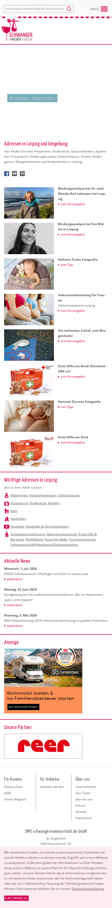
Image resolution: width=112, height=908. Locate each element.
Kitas (13, 511)
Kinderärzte (38, 503)
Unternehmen (86, 787)
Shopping (17, 526)
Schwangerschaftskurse (27, 534)
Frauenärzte (19, 503)
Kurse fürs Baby (56, 539)
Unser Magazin (15, 799)
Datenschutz (13, 787)
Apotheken (18, 518)
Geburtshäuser (69, 495)
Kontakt (81, 811)
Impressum (84, 818)
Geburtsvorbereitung (62, 534)
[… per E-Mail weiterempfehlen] (14, 173)
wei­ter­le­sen (14, 579)
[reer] (43, 746)
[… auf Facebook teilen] (6, 173)
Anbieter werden (52, 787)
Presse (80, 805)
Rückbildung (34, 539)
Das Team (83, 793)
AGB (7, 793)
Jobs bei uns (84, 799)
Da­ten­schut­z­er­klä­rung (88, 888)
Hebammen (19, 495)
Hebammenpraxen (43, 495)
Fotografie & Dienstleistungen (47, 526)
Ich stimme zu (17, 898)
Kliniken (53, 503)
